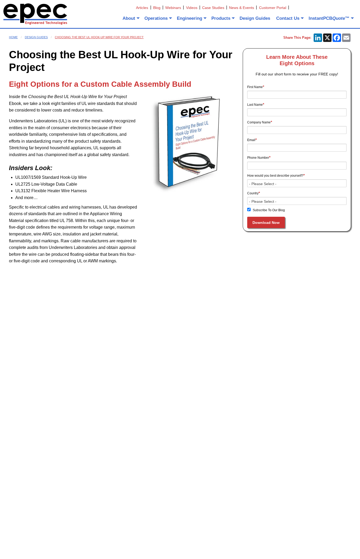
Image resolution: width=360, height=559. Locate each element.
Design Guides (255, 18)
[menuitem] (131, 18)
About (129, 18)
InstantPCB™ (329, 18)
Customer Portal (272, 8)
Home (13, 37)
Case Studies (213, 8)
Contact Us (287, 18)
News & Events (241, 8)
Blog (156, 8)
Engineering (189, 18)
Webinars (173, 8)
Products (220, 18)
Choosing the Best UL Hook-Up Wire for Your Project (99, 37)
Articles (142, 8)
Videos (191, 8)
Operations (156, 18)
